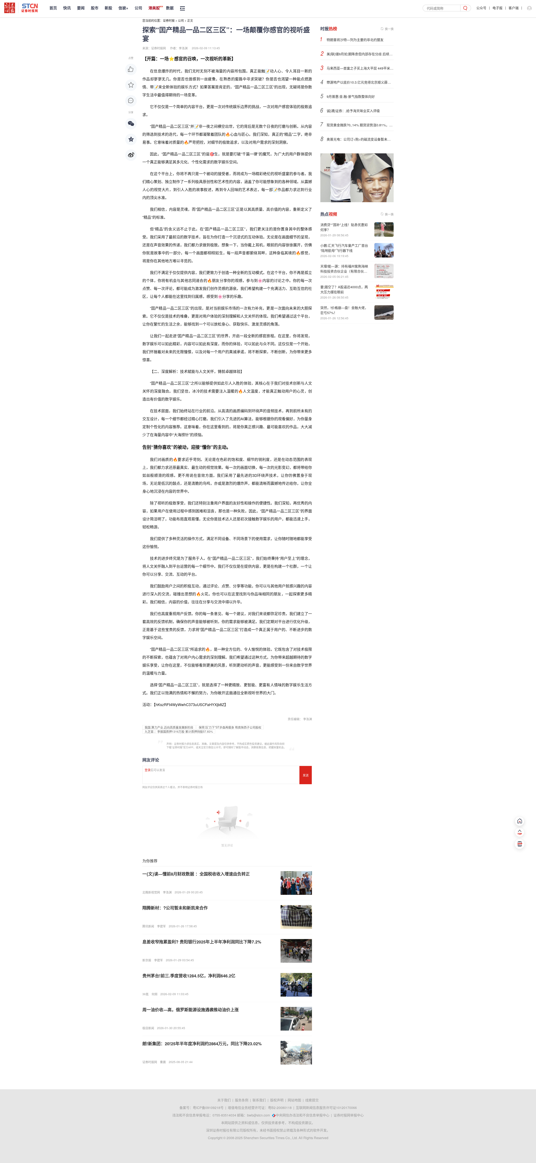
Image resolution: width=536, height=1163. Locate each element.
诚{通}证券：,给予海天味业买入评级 (353, 110)
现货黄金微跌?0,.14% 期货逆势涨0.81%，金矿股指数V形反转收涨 (360, 125)
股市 (94, 8)
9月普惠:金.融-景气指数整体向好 (351, 96)
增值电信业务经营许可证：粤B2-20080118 (260, 1107)
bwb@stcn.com (258, 1115)
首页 (53, 8)
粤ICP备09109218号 (208, 1107)
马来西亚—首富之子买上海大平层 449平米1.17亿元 (360, 68)
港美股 (154, 8)
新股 (108, 8)
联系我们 (259, 1100)
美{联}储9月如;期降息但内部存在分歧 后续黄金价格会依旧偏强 (360, 54)
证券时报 (169, 20)
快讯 (67, 8)
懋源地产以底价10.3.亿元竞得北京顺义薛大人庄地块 (360, 82)
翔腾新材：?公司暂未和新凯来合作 (175, 908)
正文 (190, 20)
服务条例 (241, 1100)
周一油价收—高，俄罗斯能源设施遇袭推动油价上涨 (190, 1009)
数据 (170, 8)
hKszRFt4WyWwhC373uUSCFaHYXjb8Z (190, 704)
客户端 (514, 7)
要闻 (81, 8)
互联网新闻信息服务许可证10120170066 (326, 1107)
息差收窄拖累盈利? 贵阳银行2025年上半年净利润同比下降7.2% (201, 942)
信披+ (123, 8)
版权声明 (276, 1100)
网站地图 (294, 1100)
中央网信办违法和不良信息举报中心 (302, 1115)
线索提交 (312, 1100)
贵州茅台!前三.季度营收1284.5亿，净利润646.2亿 (188, 976)
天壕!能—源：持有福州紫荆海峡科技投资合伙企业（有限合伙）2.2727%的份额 (344, 271)
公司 (138, 8)
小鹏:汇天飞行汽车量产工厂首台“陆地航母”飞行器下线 (344, 248)
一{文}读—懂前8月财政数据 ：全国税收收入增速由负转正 (196, 874)
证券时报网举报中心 (349, 1115)
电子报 (497, 7)
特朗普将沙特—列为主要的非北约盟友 (355, 39)
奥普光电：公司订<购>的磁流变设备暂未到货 (360, 139)
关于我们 (224, 1100)
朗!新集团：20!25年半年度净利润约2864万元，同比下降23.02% (202, 1043)
